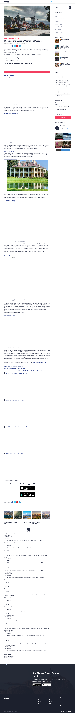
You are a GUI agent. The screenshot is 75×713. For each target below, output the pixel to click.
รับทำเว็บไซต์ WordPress (10, 597)
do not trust (7, 535)
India (67, 82)
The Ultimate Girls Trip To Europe (14, 453)
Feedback (51, 699)
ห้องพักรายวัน (8, 565)
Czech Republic (62, 78)
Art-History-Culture (10, 498)
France (63, 80)
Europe (21, 498)
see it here (7, 588)
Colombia (67, 76)
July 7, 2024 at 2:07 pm (8, 543)
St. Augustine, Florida (9, 200)
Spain (64, 91)
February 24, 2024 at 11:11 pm (9, 646)
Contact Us (51, 697)
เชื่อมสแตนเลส (8, 637)
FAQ (50, 703)
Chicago (64, 76)
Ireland (69, 84)
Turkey (69, 93)
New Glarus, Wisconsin (10, 151)
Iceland (65, 82)
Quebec (57, 91)
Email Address (7, 66)
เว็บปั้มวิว (7, 550)
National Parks (58, 24)
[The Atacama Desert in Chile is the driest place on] (59, 144)
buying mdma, (8, 572)
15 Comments (14, 43)
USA (27, 498)
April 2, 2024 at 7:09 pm (8, 607)
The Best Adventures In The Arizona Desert (17, 373)
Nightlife (24, 498)
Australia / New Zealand (61, 18)
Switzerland (67, 91)
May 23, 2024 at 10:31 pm (8, 573)
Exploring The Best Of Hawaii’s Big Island (17, 400)
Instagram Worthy (58, 84)
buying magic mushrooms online (12, 623)
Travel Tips (58, 31)
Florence (60, 80)
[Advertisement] (63, 160)
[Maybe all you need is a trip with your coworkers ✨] (67, 136)
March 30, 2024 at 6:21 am (8, 616)
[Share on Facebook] (12, 46)
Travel (62, 93)
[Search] (70, 2)
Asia (56, 16)
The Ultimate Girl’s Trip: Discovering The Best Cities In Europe (30, 370)
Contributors (40, 701)
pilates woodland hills (10, 645)
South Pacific (58, 29)
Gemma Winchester (23, 43)
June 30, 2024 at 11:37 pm (8, 558)
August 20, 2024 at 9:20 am (9, 536)
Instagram (64, 697)
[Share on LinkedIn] (20, 46)
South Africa (60, 91)
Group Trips (40, 703)
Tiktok (63, 699)
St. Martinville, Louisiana (10, 159)
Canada (57, 76)
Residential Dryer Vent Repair (11, 542)
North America (8, 38)
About (50, 701)
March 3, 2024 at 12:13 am (8, 631)
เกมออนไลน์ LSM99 (9, 630)
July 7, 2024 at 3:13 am (8, 551)
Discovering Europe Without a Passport (23, 40)
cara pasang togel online (10, 579)
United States (15, 38)
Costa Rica (57, 78)
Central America (59, 19)
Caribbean (60, 76)
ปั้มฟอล (6, 557)
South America (58, 27)
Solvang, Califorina (9, 75)
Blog (39, 699)
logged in (12, 659)
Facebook (64, 703)
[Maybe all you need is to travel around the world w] (67, 144)
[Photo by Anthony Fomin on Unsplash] (27, 21)
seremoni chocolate (9, 615)
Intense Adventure (64, 84)
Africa (56, 14)
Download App (41, 697)
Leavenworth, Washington (11, 113)
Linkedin (63, 705)
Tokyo (60, 93)
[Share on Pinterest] (17, 46)
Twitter (63, 701)
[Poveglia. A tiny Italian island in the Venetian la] (59, 136)
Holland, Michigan (8, 255)
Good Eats (66, 80)
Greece (57, 82)
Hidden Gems (61, 82)
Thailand (57, 93)
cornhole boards (8, 606)
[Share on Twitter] (15, 46)
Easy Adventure (17, 498)
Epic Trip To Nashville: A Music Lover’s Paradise (18, 426)
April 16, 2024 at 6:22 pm (8, 598)
